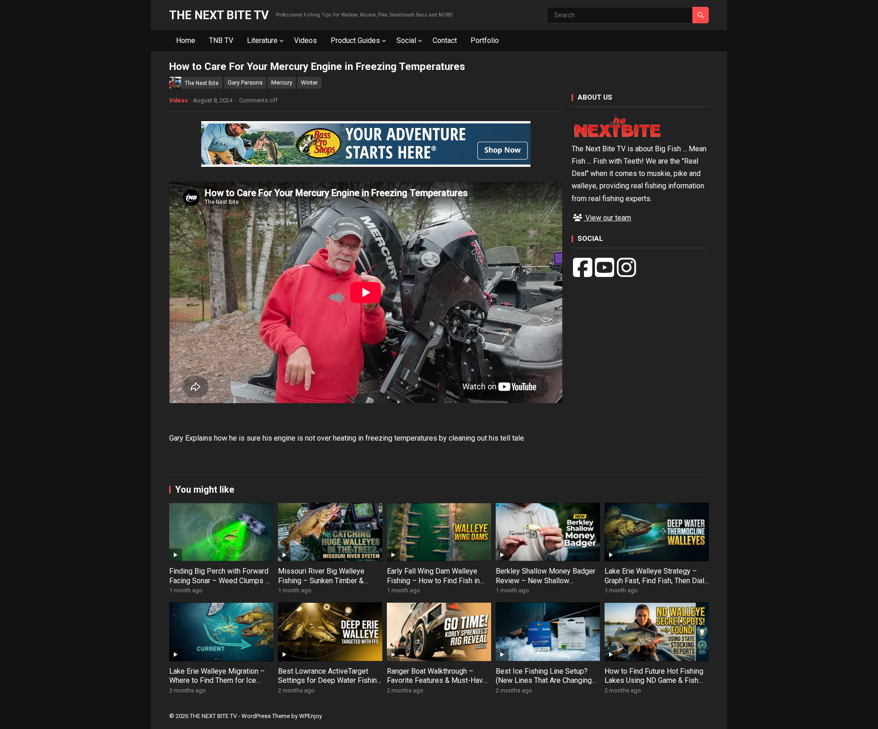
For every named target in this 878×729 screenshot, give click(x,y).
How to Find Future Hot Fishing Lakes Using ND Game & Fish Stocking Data (654, 681)
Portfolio (485, 40)
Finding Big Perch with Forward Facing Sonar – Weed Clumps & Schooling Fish (219, 581)
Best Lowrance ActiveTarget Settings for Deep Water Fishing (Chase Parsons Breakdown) (329, 681)
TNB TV (221, 40)
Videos (305, 40)
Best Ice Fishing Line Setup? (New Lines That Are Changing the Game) (544, 681)
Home (185, 40)
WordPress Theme (265, 716)
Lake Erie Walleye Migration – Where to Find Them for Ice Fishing (217, 681)
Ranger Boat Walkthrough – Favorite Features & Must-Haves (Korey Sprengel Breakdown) (439, 681)
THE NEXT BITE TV (219, 15)
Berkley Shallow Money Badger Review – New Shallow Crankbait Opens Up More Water (547, 581)
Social (406, 40)
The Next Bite (202, 83)
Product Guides (355, 40)
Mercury (281, 82)
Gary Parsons (245, 82)
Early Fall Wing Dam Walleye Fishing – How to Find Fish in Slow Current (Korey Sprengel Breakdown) (434, 585)
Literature (262, 40)
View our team (607, 217)
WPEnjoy (310, 716)
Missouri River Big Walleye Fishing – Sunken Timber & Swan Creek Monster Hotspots (327, 581)
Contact (445, 40)
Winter (309, 82)
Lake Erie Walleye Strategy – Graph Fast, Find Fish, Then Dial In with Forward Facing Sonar (654, 581)
